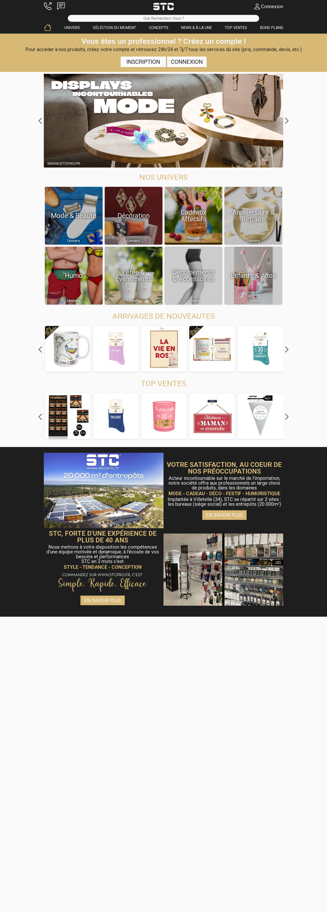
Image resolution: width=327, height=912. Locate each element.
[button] (47, 6)
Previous (40, 120)
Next (286, 120)
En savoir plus (224, 515)
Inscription (143, 61)
